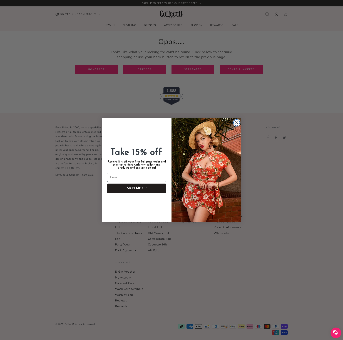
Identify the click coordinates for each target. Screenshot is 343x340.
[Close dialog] (236, 123)
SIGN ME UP (136, 188)
